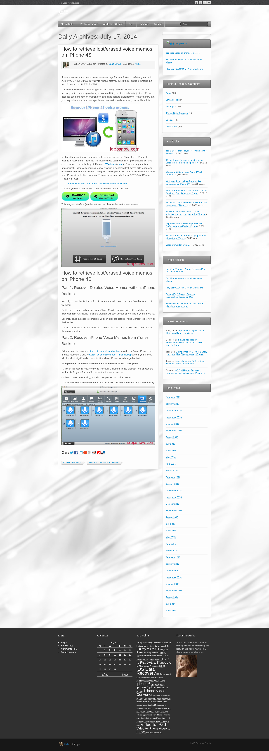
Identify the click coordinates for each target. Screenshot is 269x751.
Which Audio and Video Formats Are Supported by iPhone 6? (183, 182)
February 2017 (173, 397)
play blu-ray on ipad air (152, 698)
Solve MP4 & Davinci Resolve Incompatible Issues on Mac (180, 295)
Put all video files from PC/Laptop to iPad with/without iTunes (186, 236)
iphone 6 (143, 684)
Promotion (144, 24)
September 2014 (174, 590)
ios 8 (162, 665)
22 (105, 664)
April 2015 (171, 544)
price (145, 701)
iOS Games (160, 674)
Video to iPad (153, 724)
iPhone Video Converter (151, 693)
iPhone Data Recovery (177, 113)
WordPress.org (68, 652)
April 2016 (171, 464)
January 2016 (172, 484)
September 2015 (174, 510)
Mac (120, 164)
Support (158, 24)
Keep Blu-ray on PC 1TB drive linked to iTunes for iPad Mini (185, 362)
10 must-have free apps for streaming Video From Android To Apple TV (184, 161)
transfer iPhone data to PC (160, 718)
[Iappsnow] (63, 12)
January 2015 (172, 564)
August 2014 (172, 597)
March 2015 (172, 550)
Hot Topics (171, 106)
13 (130, 655)
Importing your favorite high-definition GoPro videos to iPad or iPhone (184, 225)
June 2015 (171, 530)
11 (120, 655)
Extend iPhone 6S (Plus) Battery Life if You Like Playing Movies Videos (186, 353)
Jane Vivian (115, 63)
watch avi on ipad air (154, 732)
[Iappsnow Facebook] (205, 2)
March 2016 (172, 470)
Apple (138, 63)
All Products (67, 24)
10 (115, 655)
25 (120, 664)
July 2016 (170, 444)
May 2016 (171, 457)
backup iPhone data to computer (158, 643)
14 (100, 659)
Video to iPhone (147, 728)
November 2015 (174, 497)
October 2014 (172, 584)
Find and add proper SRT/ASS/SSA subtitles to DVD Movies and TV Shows (185, 342)
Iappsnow (181, 43)
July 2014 (170, 604)
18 (120, 659)
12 (125, 655)
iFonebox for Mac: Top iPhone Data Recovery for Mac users (97, 183)
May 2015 (171, 537)
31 (115, 669)
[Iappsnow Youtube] (196, 2)
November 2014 (174, 577)
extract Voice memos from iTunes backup (110, 354)
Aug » (125, 674)
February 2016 (173, 477)
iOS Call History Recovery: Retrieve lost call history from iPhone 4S (185, 371)
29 (105, 669)
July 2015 (170, 524)
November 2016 (174, 417)
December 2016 (174, 410)
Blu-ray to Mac (151, 652)
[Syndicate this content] (170, 43)
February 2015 (173, 557)
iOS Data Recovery (72, 462)
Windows (110, 164)
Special (169, 120)
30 (110, 669)
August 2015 (172, 517)
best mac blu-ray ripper (145, 646)
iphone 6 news (158, 684)
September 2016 (174, 430)
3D (138, 643)
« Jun (105, 674)
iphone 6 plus (146, 687)
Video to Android (143, 721)
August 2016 (172, 437)
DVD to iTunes (156, 662)
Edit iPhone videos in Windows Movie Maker (184, 60)
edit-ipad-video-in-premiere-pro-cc (183, 53)
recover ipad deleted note (157, 702)
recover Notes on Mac (162, 708)
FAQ (130, 24)
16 (110, 659)
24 (115, 664)
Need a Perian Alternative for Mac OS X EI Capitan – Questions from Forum (186, 191)
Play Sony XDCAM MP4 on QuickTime (184, 69)
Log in (64, 642)
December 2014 (174, 570)
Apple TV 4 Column (113, 24)
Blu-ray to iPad (146, 649)
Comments (69, 649)
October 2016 (172, 424)
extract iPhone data (151, 666)
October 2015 (172, 504)
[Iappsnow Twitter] (209, 2)
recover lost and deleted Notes (148, 705)
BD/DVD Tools (173, 99)
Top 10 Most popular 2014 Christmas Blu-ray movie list (185, 331)
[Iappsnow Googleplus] (200, 2)
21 (100, 664)
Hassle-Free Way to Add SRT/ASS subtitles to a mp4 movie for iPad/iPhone (185, 213)
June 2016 (171, 450)
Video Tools (171, 126)
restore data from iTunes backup (103, 351)
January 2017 (172, 404)
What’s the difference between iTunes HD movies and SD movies (186, 203)
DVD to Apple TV (155, 659)
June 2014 (171, 610)
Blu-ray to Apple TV (162, 646)
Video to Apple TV (156, 721)
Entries (67, 645)
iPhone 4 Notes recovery (155, 680)
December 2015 (174, 490)
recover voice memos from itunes (104, 462)
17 (115, 659)
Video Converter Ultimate (178, 245)
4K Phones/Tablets (88, 24)
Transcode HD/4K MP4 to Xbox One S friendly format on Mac (184, 304)
